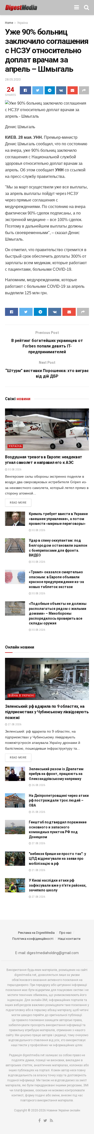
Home (9, 23)
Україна (22, 23)
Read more (18, 502)
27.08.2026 (14, 724)
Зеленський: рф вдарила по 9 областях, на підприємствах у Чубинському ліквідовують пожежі (46, 712)
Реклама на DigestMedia (36, 933)
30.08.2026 (14, 469)
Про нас (65, 933)
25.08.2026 (38, 812)
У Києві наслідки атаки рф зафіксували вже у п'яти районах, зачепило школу (57, 885)
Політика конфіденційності (32, 939)
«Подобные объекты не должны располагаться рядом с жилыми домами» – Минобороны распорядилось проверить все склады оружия (57, 613)
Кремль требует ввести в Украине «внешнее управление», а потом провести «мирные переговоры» (58, 519)
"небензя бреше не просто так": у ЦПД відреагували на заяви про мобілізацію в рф (57, 859)
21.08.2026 (38, 870)
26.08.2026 (38, 785)
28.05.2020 (13, 79)
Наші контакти (69, 939)
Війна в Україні (21, 695)
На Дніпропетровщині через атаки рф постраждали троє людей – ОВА (59, 800)
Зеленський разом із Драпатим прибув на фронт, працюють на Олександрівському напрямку (56, 774)
